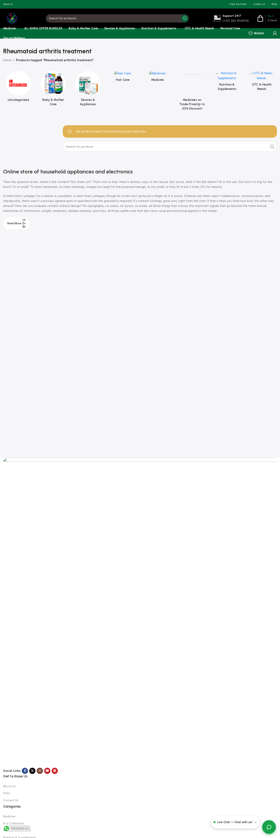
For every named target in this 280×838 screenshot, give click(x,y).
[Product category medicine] (157, 77)
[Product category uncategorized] (18, 87)
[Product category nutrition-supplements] (227, 82)
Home (7, 60)
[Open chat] (269, 827)
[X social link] (32, 771)
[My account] (275, 33)
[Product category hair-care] (122, 77)
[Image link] (140, 612)
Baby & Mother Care (17, 830)
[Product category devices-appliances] (88, 90)
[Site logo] (12, 18)
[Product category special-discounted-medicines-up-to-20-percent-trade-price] (192, 92)
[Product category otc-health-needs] (261, 82)
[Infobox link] (231, 18)
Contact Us (10, 800)
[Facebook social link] (25, 771)
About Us (9, 786)
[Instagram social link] (40, 771)
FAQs (6, 793)
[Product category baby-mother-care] (53, 90)
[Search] (184, 18)
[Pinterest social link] (55, 771)
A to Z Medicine (13, 823)
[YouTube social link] (47, 771)
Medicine (9, 816)
